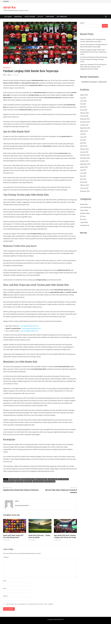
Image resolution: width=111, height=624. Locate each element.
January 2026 (84, 116)
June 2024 (83, 173)
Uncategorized (84, 225)
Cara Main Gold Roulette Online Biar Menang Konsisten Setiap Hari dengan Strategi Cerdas (93, 59)
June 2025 (83, 137)
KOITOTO (61, 619)
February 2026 (84, 113)
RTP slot (40, 16)
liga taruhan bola (63, 479)
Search (82, 23)
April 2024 (83, 179)
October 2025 (84, 125)
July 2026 (83, 98)
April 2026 (83, 107)
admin (9, 75)
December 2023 (85, 191)
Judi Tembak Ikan (62, 16)
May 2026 (83, 104)
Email (5, 588)
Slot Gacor (8, 16)
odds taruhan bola (9, 481)
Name (5, 580)
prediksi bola (28, 481)
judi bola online (52, 479)
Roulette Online (30, 16)
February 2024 (84, 185)
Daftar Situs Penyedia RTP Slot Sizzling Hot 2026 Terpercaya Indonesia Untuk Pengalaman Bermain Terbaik (93, 67)
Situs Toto (83, 233)
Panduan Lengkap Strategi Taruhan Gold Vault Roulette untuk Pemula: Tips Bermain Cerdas (93, 52)
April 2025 (83, 143)
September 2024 (85, 164)
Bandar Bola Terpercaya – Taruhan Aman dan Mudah (39, 536)
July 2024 (83, 170)
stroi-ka (9, 7)
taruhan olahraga (50, 481)
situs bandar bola (38, 481)
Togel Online (84, 222)
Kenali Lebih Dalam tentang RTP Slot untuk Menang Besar (13, 536)
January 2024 (84, 188)
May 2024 (83, 176)
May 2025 (83, 140)
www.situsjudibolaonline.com (29, 331)
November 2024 (85, 158)
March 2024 (83, 182)
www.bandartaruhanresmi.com (31, 328)
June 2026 (83, 101)
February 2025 (84, 149)
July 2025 (83, 134)
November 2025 (85, 122)
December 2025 (85, 119)
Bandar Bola (18, 16)
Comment (6, 557)
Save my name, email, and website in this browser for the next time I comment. (29, 604)
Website (5, 596)
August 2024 (84, 167)
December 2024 (85, 155)
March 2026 (83, 110)
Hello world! (103, 82)
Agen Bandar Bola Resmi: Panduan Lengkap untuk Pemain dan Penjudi (65, 536)
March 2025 (83, 146)
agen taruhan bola (14, 479)
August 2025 (84, 131)
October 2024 (84, 161)
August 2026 (84, 95)
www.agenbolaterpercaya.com (29, 326)
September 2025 (85, 128)
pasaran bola (19, 481)
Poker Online (50, 16)
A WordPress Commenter (89, 82)
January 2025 (84, 152)
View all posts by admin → (22, 505)
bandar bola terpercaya (27, 479)
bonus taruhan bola (41, 479)
